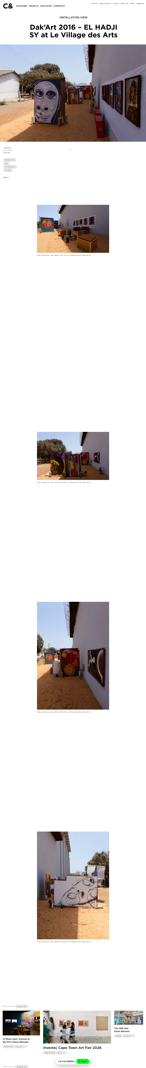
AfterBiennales (8, 1046)
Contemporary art (10, 166)
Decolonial (127, 1036)
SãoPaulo (118, 1036)
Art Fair (60, 1053)
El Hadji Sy (8, 170)
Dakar (6, 163)
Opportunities (105, 3)
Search (94, 3)
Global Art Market (49, 1053)
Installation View (10, 160)
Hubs (133, 3)
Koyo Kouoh (19, 1046)
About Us (124, 3)
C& (8, 5)
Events (116, 3)
